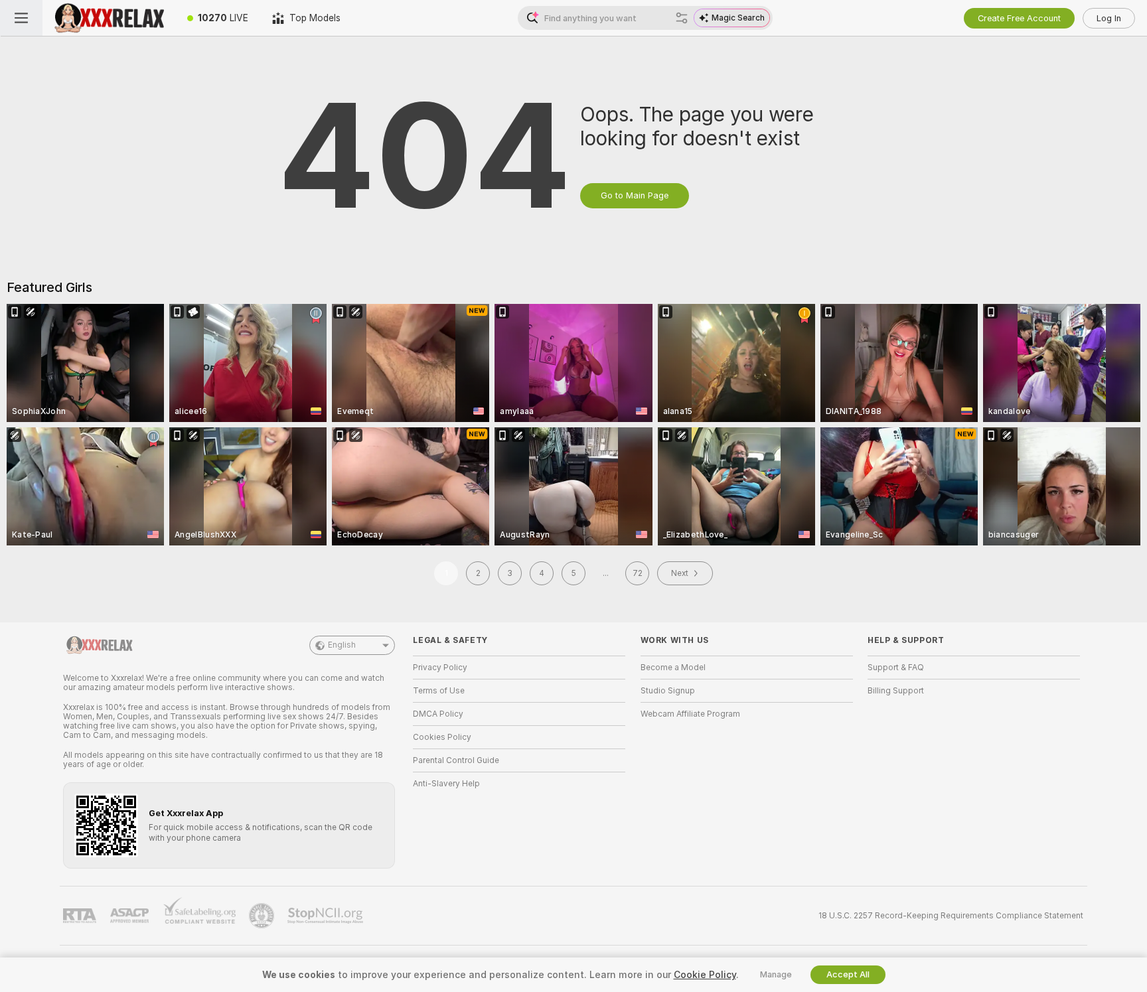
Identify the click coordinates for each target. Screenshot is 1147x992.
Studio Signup (668, 690)
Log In (1109, 18)
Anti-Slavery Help (446, 783)
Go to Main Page (634, 195)
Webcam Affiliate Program (690, 714)
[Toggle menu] (21, 18)
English (342, 645)
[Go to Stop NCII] (326, 916)
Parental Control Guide (456, 760)
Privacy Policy (440, 667)
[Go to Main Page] (108, 18)
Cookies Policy (442, 737)
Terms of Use (439, 690)
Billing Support (896, 690)
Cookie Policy (705, 974)
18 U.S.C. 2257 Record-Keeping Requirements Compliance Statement (950, 915)
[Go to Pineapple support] (263, 915)
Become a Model (673, 667)
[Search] (681, 18)
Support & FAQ (896, 667)
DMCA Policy (438, 714)
